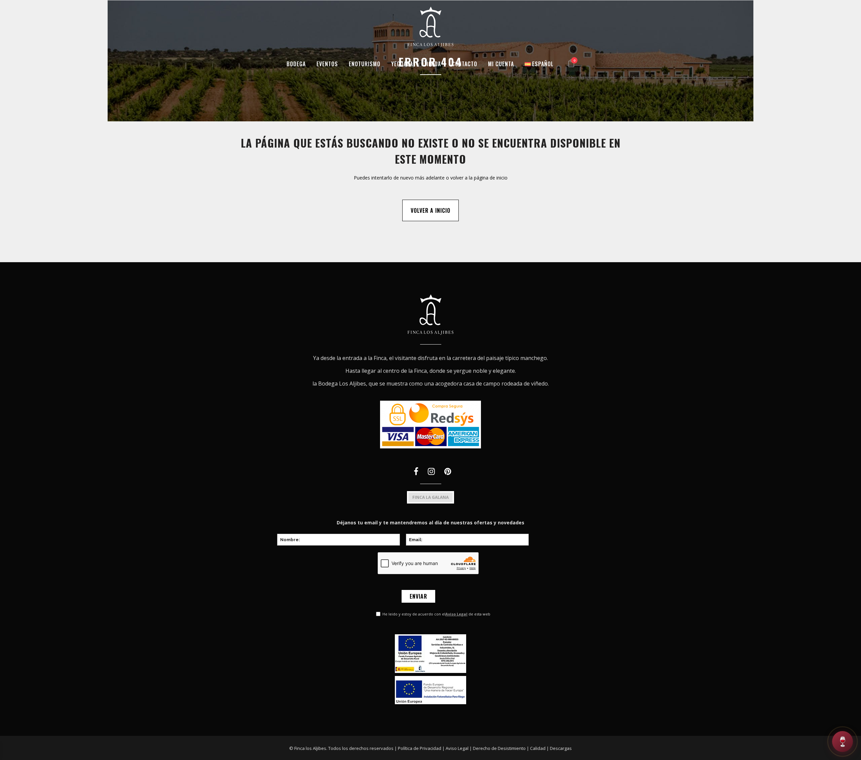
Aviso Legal (456, 613)
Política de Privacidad (419, 748)
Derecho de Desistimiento (499, 748)
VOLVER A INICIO (430, 210)
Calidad (538, 748)
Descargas (561, 748)
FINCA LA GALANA (430, 497)
